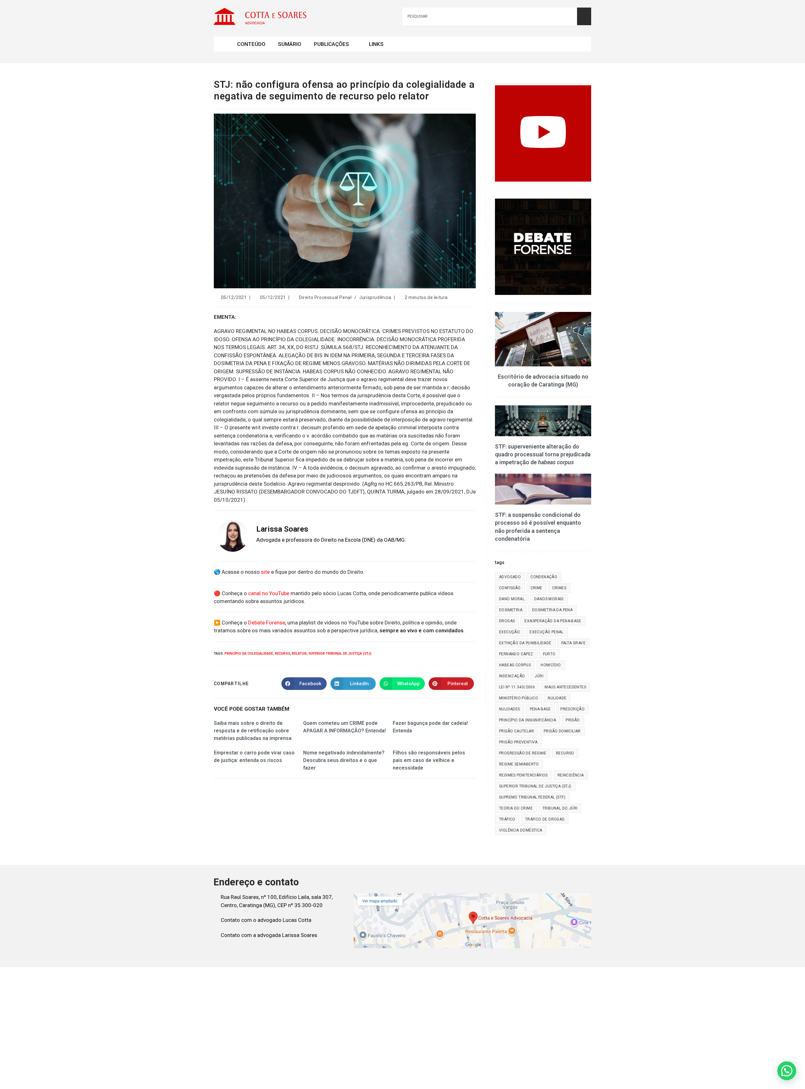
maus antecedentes (565, 687)
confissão (510, 588)
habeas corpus (515, 665)
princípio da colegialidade (249, 654)
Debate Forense (266, 622)
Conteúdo (251, 44)
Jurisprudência (375, 297)
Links (376, 44)
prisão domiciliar (562, 731)
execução (509, 632)
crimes (559, 588)
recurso (282, 654)
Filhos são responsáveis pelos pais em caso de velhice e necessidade (429, 760)
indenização (512, 676)
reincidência (571, 775)
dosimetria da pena (552, 610)
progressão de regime (522, 753)
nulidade (557, 698)
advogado (510, 577)
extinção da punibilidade (525, 643)
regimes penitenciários (523, 775)
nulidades (509, 709)
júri (539, 676)
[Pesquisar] (584, 16)
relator (299, 654)
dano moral (512, 599)
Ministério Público (518, 698)
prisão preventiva (518, 742)
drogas (507, 621)
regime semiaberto (519, 764)
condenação (543, 577)
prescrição (572, 709)
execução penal (547, 632)
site (265, 572)
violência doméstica (520, 830)
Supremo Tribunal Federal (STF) (532, 797)
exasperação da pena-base (553, 621)
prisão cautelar (516, 731)
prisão (573, 720)
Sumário (289, 44)
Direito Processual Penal (325, 297)
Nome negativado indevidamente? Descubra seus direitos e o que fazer (344, 760)
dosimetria (510, 610)
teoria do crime (516, 808)
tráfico (507, 819)
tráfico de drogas (544, 819)
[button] (786, 1070)
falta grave (573, 643)
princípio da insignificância (527, 720)
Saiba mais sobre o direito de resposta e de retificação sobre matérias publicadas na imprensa (252, 730)
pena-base (540, 709)
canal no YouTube (268, 593)
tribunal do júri (559, 808)
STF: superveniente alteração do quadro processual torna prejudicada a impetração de (543, 454)
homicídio (551, 665)
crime (536, 588)
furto (549, 654)
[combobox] (489, 16)
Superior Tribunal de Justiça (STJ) (339, 654)
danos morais (549, 599)
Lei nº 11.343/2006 (517, 687)
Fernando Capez (516, 654)
